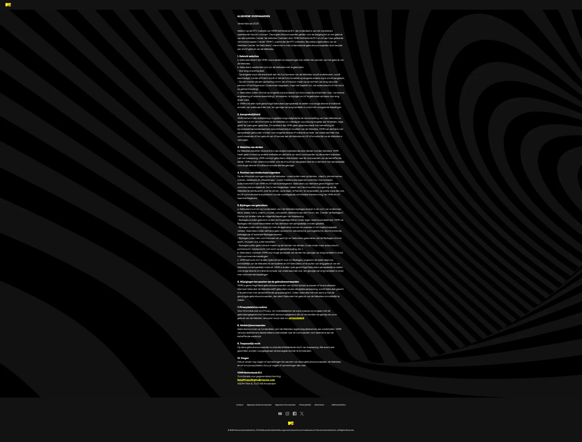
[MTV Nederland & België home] (8, 5)
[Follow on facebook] (294, 413)
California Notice (338, 405)
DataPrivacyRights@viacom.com (256, 380)
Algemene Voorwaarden (285, 405)
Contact (239, 405)
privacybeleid (296, 318)
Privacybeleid (305, 405)
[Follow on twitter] (302, 413)
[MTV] (291, 423)
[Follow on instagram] (287, 413)
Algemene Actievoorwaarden (259, 405)
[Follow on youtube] (280, 413)
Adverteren (319, 405)
